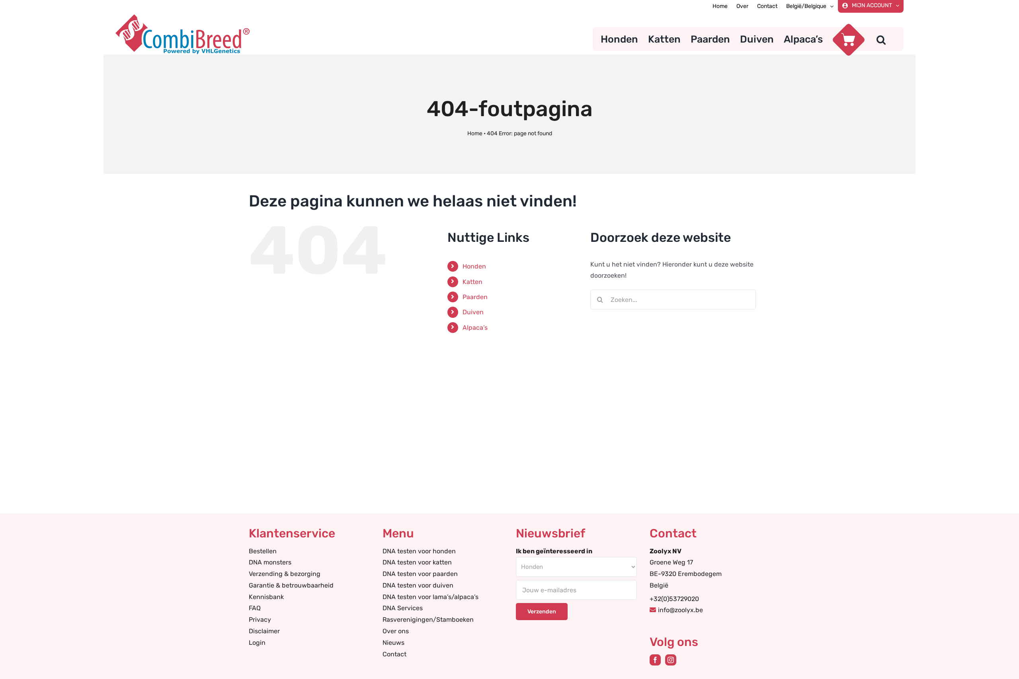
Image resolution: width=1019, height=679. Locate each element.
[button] (881, 39)
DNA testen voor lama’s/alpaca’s (430, 597)
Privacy (260, 619)
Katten (472, 282)
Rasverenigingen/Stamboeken (428, 619)
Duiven (473, 312)
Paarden (475, 297)
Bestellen (263, 551)
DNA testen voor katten (417, 562)
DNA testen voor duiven (418, 585)
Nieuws (393, 642)
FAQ (255, 608)
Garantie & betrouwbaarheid (291, 585)
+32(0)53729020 (674, 599)
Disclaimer (264, 631)
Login (257, 642)
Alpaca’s (475, 327)
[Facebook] (655, 659)
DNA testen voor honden (419, 551)
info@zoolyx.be (680, 610)
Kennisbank (266, 597)
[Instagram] (670, 659)
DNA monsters (270, 562)
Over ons (396, 631)
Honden (474, 266)
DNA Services (403, 608)
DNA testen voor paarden (420, 574)
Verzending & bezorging (284, 574)
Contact (394, 654)
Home (474, 133)
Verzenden (541, 611)
